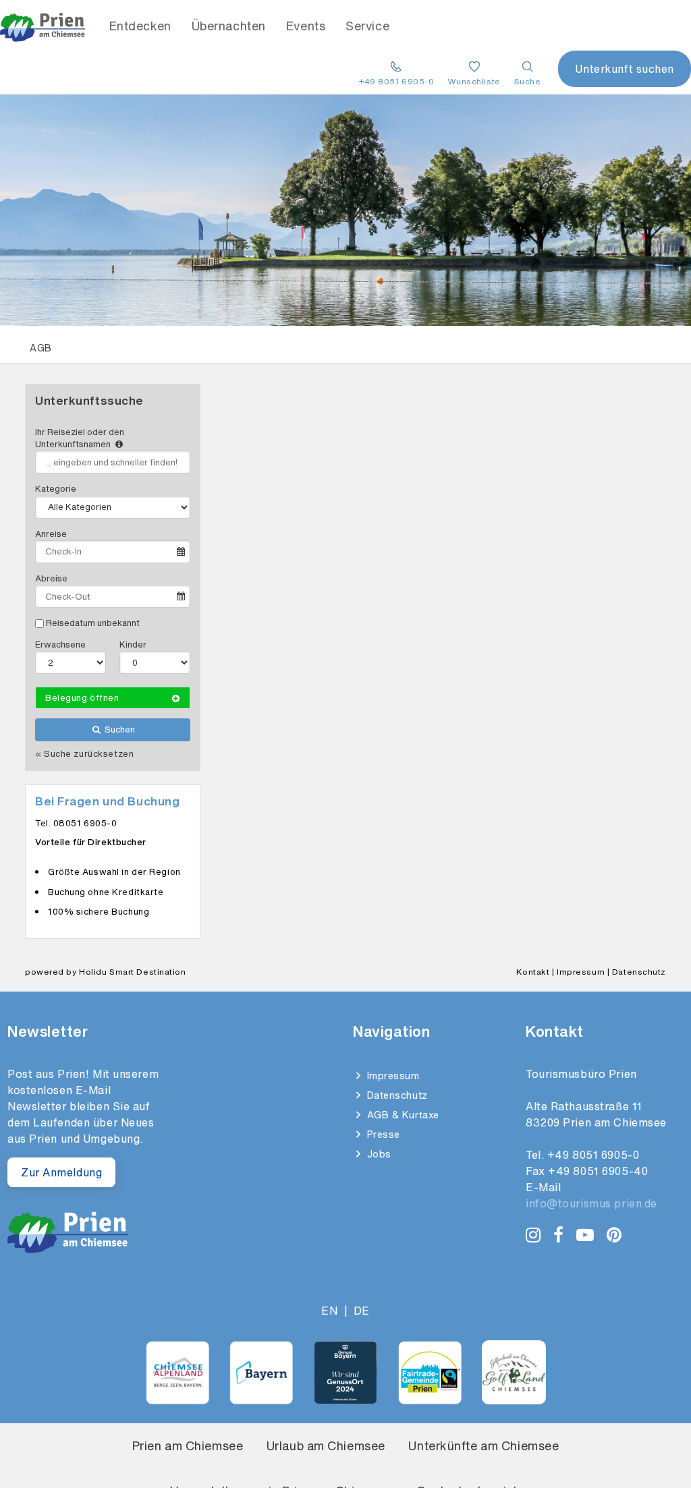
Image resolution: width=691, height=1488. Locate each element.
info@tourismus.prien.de (591, 1203)
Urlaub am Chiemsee (326, 1445)
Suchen (119, 729)
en (329, 1311)
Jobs (377, 1154)
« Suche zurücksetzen (84, 754)
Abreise (51, 578)
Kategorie (55, 488)
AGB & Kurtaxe (401, 1115)
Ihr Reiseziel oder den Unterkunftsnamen (79, 438)
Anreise (51, 533)
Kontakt (532, 971)
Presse (382, 1134)
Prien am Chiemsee (188, 1445)
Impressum (581, 971)
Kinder (132, 644)
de (362, 1311)
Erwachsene (60, 644)
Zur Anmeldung (61, 1172)
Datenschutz (639, 971)
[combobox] (112, 462)
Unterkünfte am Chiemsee (483, 1445)
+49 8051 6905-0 (593, 1155)
